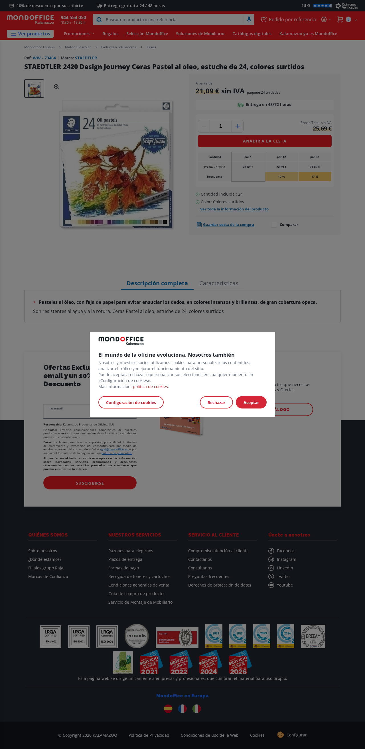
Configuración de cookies (131, 402)
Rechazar (216, 402)
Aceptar (251, 402)
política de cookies (150, 386)
